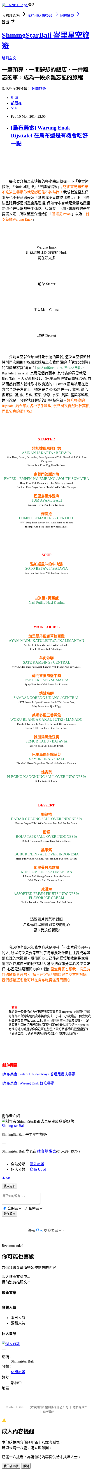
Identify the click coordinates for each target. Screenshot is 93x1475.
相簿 (14, 98)
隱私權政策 (80, 1407)
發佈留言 (9, 1214)
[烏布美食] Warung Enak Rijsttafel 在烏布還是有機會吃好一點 (49, 136)
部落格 (16, 103)
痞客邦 (42, 1151)
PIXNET (21, 1407)
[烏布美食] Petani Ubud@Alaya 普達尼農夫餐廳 (38, 1074)
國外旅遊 (37, 1164)
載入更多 (9, 1186)
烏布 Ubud (38, 1169)
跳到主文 (9, 58)
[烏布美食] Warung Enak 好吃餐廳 (28, 1083)
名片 (14, 108)
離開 (26, 1466)
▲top (6, 1177)
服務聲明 (48, 1412)
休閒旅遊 (39, 88)
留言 (52, 1151)
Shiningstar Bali (13, 1126)
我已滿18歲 (11, 1466)
